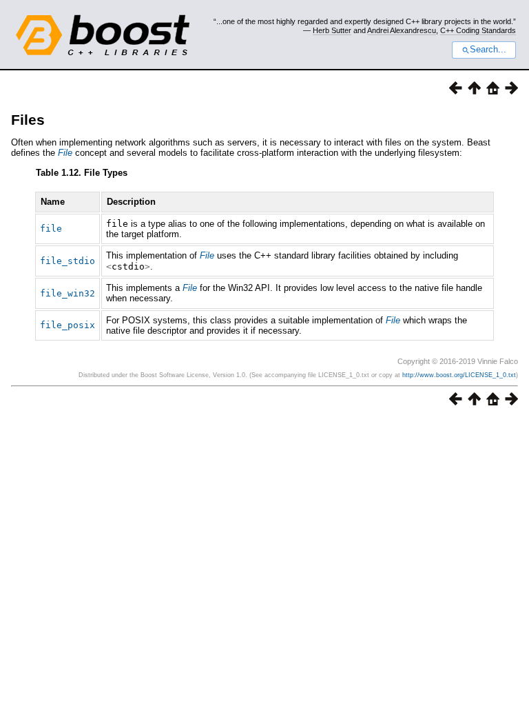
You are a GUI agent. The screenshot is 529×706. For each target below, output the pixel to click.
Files (28, 120)
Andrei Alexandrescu (401, 30)
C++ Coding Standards (478, 30)
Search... (488, 49)
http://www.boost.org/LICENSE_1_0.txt (459, 375)
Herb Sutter (332, 30)
